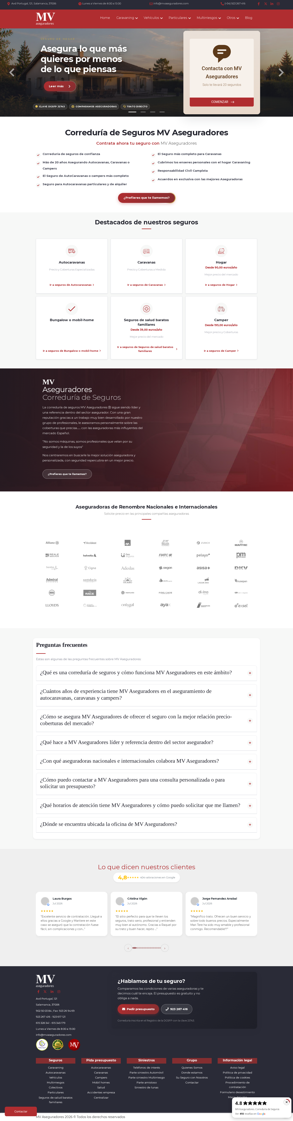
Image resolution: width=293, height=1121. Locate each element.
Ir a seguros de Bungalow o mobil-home (70, 350)
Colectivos (56, 1087)
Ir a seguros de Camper (220, 350)
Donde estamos (192, 1072)
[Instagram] (278, 4)
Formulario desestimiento (237, 1092)
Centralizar (101, 1097)
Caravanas (146, 262)
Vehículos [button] (151, 18)
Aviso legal (237, 1067)
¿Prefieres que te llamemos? (147, 198)
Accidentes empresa (101, 1092)
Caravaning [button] (125, 18)
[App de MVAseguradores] (74, 1044)
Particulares (56, 1092)
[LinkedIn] (272, 4)
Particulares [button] (178, 18)
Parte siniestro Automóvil (146, 1072)
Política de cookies (237, 1077)
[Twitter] (266, 4)
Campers (101, 1077)
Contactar (192, 1082)
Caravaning (55, 1067)
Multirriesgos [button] (207, 18)
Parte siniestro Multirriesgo (146, 1077)
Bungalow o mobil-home (72, 320)
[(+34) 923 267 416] (223, 4)
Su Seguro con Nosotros (192, 1077)
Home (105, 18)
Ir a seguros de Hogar (220, 284)
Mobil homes (101, 1082)
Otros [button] (231, 18)
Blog (248, 18)
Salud (101, 1087)
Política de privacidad (237, 1072)
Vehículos (55, 1077)
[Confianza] (42, 1044)
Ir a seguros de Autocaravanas (70, 284)
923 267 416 (179, 1009)
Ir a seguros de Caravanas (145, 284)
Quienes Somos (192, 1067)
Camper (221, 320)
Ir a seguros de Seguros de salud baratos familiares (145, 349)
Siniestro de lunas (146, 1087)
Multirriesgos (55, 1082)
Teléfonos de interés (146, 1067)
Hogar (221, 262)
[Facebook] (259, 4)
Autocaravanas (72, 262)
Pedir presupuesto (141, 1009)
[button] (12, 72)
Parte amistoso (147, 1082)
